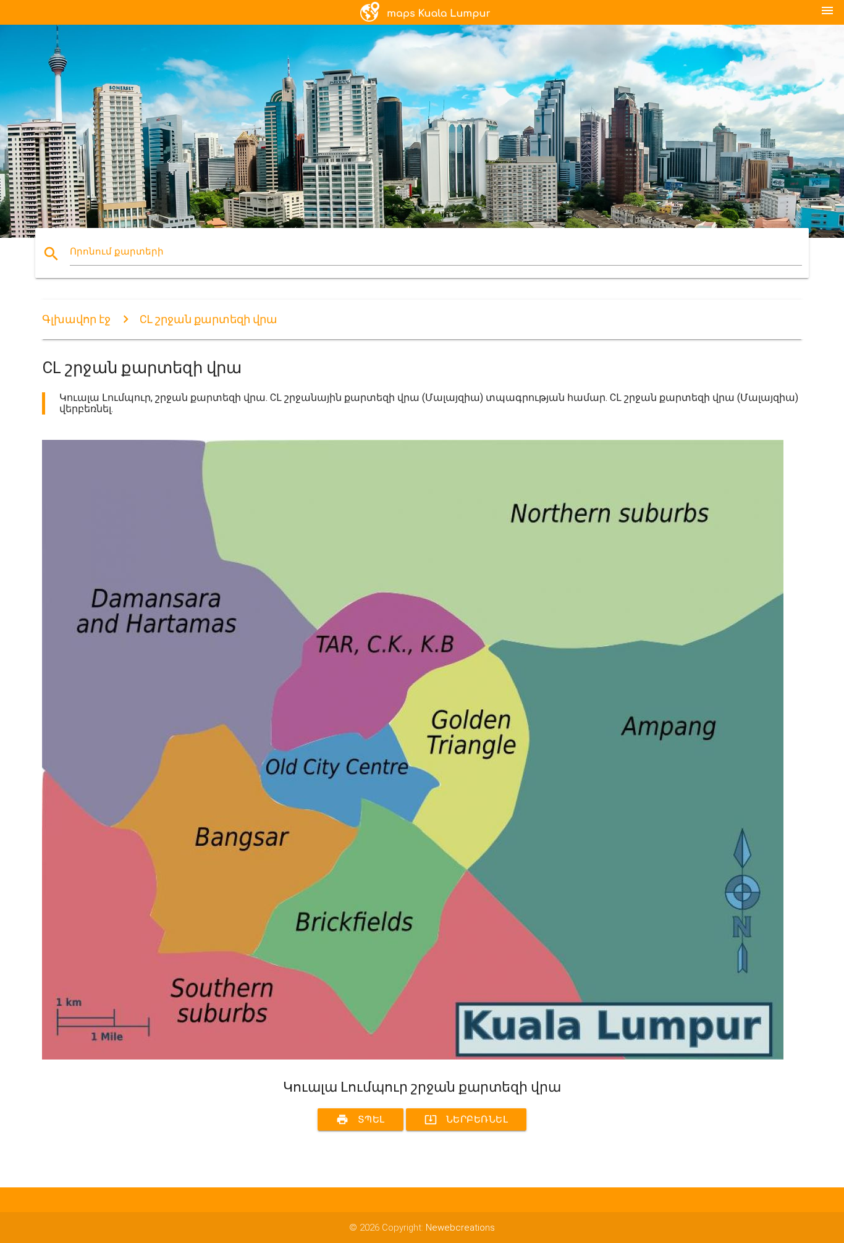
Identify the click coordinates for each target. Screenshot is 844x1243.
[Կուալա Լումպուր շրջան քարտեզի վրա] (412, 1056)
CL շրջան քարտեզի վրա (208, 319)
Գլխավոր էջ (76, 319)
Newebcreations (460, 1227)
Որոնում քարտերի (117, 251)
